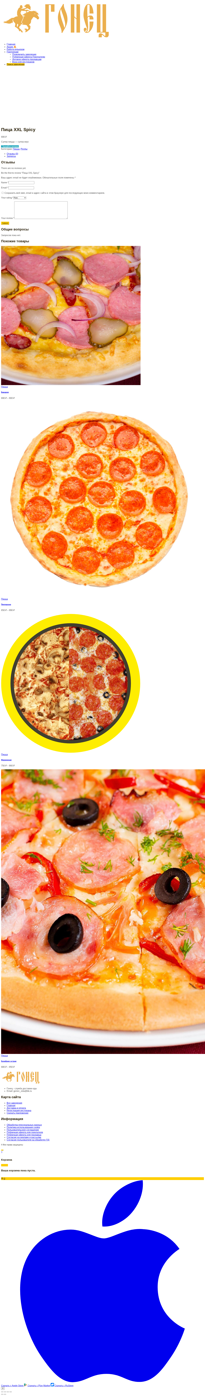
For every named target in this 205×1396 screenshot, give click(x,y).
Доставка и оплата (16, 1108)
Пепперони (6, 604)
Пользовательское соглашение (23, 1130)
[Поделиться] (5, 1391)
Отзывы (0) (12, 154)
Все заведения (14, 1103)
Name (5, 182)
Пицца (16, 149)
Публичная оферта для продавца (24, 1135)
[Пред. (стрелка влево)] (2, 1394)
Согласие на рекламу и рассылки (24, 1137)
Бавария (5, 392)
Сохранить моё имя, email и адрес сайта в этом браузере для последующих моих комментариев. (54, 193)
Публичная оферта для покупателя (25, 1132)
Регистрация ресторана (19, 1110)
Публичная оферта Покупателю (28, 57)
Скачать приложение (17, 1113)
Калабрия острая (8, 1061)
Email (4, 187)
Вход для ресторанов (23, 62)
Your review (7, 218)
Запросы (11, 156)
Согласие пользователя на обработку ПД (28, 1140)
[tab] (105, 154)
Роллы (24, 149)
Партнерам (12, 52)
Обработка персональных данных (24, 1125)
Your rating (7, 198)
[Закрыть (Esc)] (2, 1391)
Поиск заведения (16, 64)
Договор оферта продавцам (26, 59)
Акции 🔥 (11, 47)
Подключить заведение (24, 54)
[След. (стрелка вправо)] (5, 1394)
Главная (11, 44)
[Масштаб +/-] (10, 1391)
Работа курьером (15, 49)
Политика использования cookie (23, 1127)
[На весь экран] (8, 1391)
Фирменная (6, 760)
